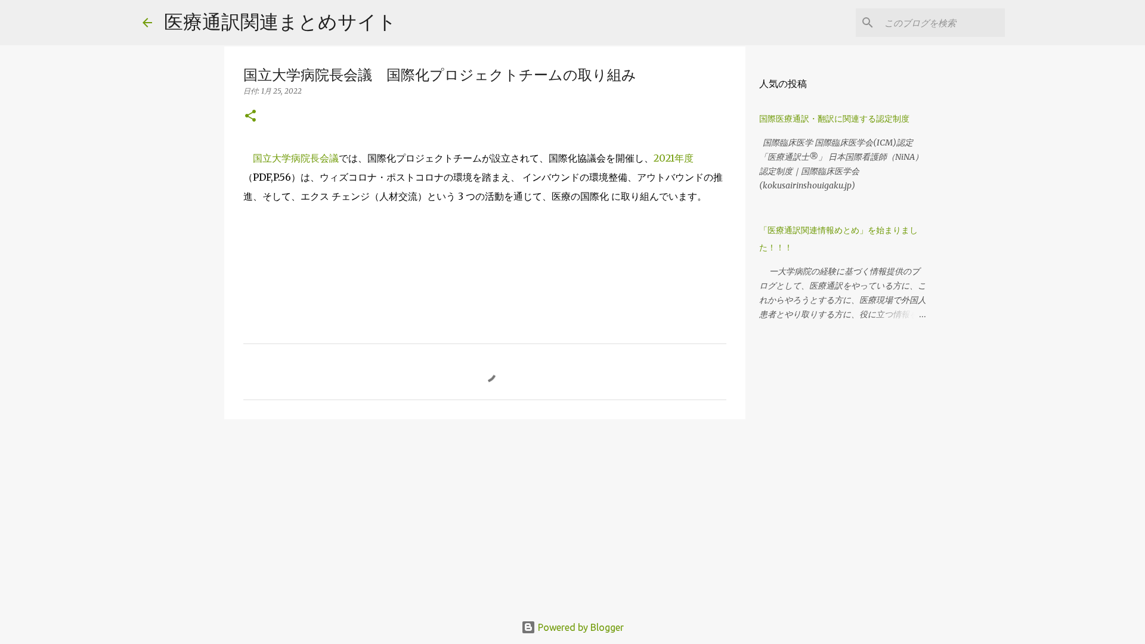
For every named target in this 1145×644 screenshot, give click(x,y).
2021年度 (674, 158)
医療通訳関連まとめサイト (280, 21)
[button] (250, 117)
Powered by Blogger (580, 627)
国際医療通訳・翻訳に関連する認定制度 (834, 118)
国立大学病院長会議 (296, 158)
